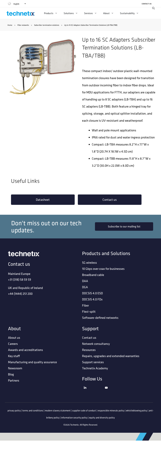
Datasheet (43, 200)
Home (10, 25)
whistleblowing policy (136, 410)
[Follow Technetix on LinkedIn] (93, 391)
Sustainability (127, 13)
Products (48, 13)
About (106, 13)
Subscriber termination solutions (46, 25)
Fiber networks (23, 25)
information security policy (74, 417)
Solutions (69, 13)
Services (88, 13)
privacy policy (14, 410)
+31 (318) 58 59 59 (19, 279)
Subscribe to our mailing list (124, 226)
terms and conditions (32, 410)
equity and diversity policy (102, 417)
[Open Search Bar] (153, 8)
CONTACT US (147, 3)
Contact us (110, 200)
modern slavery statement (58, 410)
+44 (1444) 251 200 (20, 294)
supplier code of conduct (84, 410)
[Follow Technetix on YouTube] (115, 391)
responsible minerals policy (111, 410)
